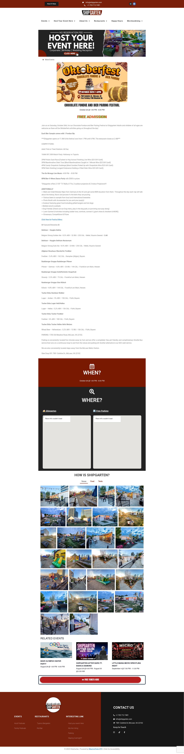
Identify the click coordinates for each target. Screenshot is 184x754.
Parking (71, 733)
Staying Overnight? (75, 738)
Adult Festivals (19, 723)
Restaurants (99, 21)
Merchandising (133, 21)
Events (44, 21)
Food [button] (92, 481)
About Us (83, 21)
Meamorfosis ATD (95, 749)
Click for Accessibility (112, 749)
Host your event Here (63, 21)
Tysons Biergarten (43, 723)
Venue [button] (83, 481)
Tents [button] (100, 481)
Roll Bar (39, 728)
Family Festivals (20, 728)
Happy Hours (117, 21)
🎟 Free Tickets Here (90, 679)
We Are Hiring (73, 728)
